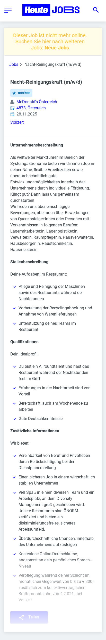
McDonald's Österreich (36, 101)
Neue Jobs (57, 48)
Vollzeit (17, 122)
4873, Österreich (31, 108)
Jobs (13, 64)
